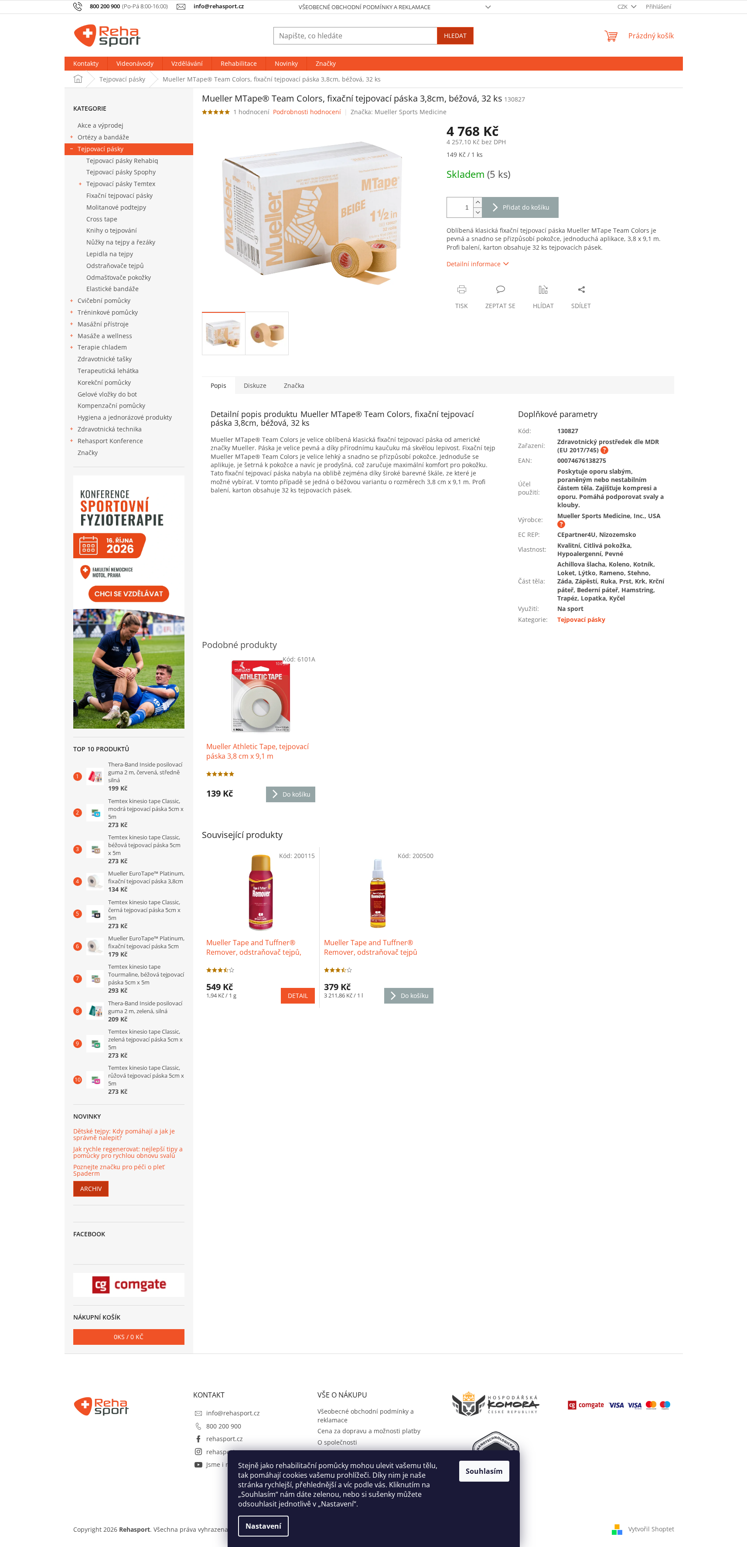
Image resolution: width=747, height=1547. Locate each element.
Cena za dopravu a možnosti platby (368, 1431)
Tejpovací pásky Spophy (121, 172)
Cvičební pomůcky (104, 300)
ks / (128, 1337)
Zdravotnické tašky (105, 359)
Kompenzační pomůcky (111, 405)
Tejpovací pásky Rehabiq (122, 160)
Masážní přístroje (103, 324)
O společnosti (337, 1442)
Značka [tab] (294, 385)
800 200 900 (223, 1426)
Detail (298, 995)
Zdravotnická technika (110, 429)
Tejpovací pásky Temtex (120, 184)
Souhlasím (484, 1471)
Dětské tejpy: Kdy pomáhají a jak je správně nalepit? (124, 1134)
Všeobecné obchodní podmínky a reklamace (364, 7)
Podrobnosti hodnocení (307, 112)
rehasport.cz (224, 1439)
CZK (623, 6)
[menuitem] (86, 64)
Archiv (91, 1188)
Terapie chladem (102, 347)
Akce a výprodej (100, 125)
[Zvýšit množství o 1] (477, 202)
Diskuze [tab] (255, 385)
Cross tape (101, 219)
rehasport (220, 1452)
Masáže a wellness (105, 336)
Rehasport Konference (110, 441)
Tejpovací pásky (100, 149)
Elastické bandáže (112, 289)
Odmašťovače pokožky (118, 277)
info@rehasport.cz (233, 1413)
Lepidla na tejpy (109, 254)
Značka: (399, 112)
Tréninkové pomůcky (108, 312)
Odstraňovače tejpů (115, 265)
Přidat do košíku (526, 207)
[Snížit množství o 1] (477, 212)
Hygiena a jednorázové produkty (125, 417)
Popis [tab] (218, 385)
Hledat (455, 35)
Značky (88, 452)
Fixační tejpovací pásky (119, 195)
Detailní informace (474, 264)
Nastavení (263, 1526)
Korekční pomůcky (104, 382)
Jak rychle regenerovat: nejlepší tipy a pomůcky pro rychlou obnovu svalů (128, 1152)
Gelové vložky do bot (107, 394)
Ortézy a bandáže (103, 137)
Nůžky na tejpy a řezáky (120, 242)
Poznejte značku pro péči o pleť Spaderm (118, 1170)
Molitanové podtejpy (116, 207)
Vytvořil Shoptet (651, 1528)
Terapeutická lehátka (108, 370)
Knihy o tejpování (111, 230)
